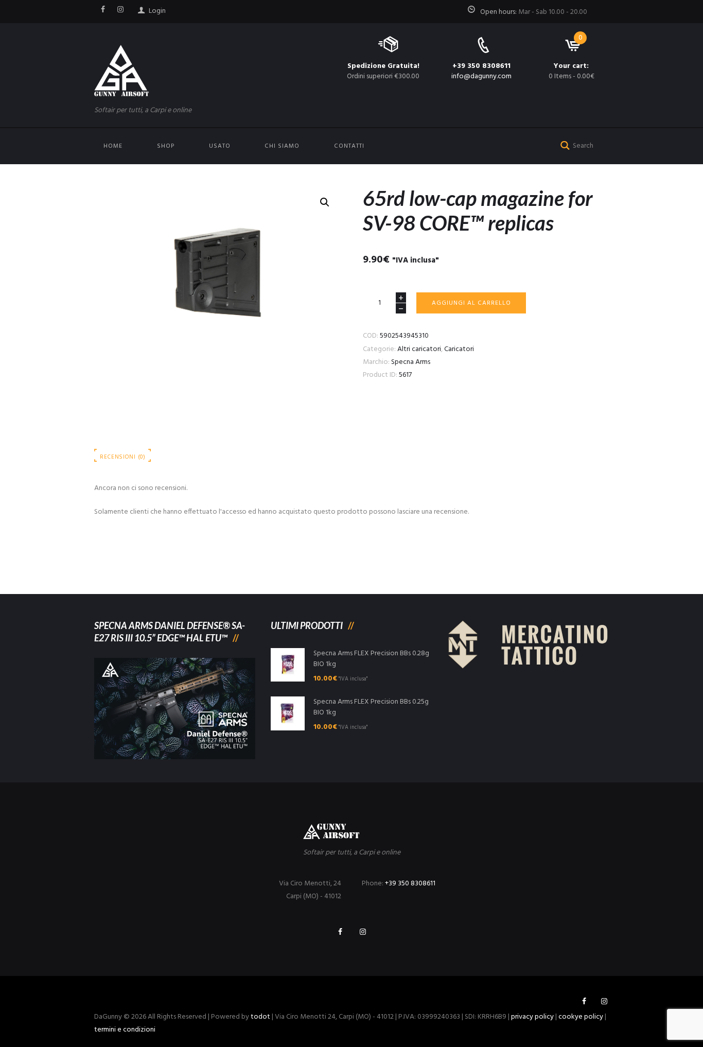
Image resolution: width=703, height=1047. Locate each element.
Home (112, 146)
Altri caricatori (419, 349)
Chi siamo (282, 146)
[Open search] (563, 144)
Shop (165, 146)
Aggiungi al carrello (471, 303)
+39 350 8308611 (481, 66)
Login (157, 11)
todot (260, 1017)
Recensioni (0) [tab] (123, 457)
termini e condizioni (124, 1030)
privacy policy (532, 1017)
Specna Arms (410, 362)
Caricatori (459, 349)
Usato (220, 146)
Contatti (349, 146)
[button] (324, 202)
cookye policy (580, 1017)
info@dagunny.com (481, 76)
